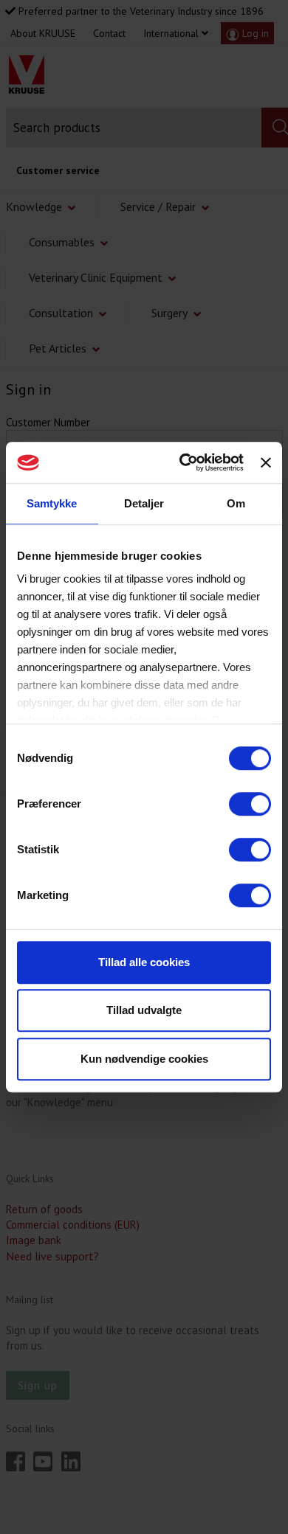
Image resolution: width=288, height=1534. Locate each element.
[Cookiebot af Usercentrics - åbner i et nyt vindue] (183, 462)
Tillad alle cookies (144, 962)
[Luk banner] (266, 462)
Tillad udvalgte (144, 1010)
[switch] (250, 804)
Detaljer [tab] (144, 503)
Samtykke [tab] (52, 503)
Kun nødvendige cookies (144, 1058)
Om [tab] (236, 503)
